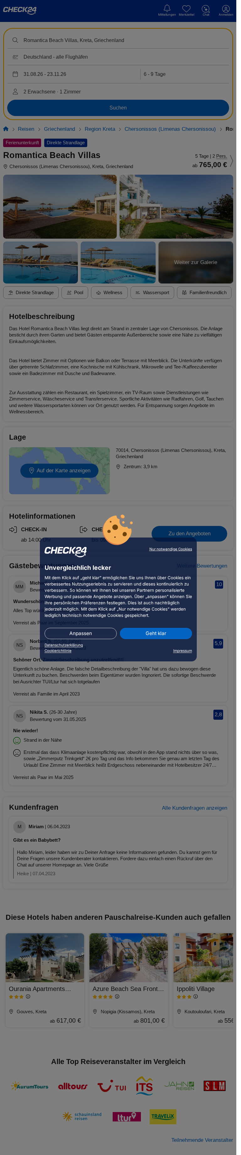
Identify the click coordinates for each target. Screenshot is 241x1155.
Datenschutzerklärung (64, 645)
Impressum (182, 651)
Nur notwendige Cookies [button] (170, 549)
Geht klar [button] (156, 633)
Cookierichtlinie (58, 651)
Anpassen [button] (80, 633)
